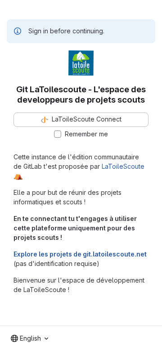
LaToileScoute (123, 166)
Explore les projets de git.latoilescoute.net (80, 254)
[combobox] (29, 338)
